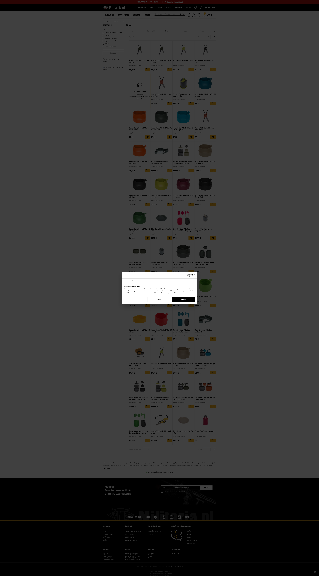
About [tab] (184, 280)
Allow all (183, 299)
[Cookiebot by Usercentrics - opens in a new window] (188, 275)
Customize (158, 299)
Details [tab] (160, 280)
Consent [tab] (134, 280)
